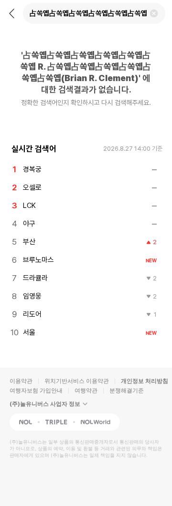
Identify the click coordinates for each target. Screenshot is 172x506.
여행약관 (86, 390)
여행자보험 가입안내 (36, 390)
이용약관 (21, 380)
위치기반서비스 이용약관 (76, 380)
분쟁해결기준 (126, 390)
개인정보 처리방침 (144, 380)
